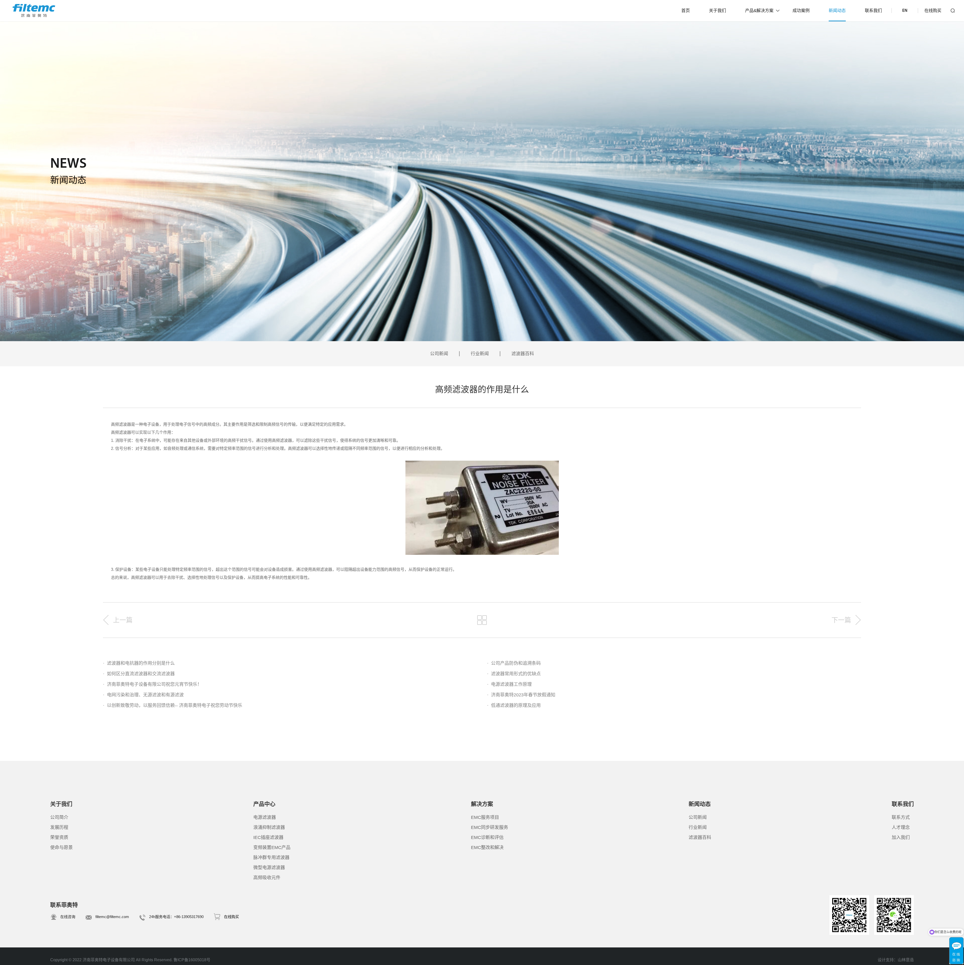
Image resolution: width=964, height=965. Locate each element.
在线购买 (932, 10)
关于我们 (717, 10)
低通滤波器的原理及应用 (514, 705)
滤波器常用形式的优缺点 (514, 673)
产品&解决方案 (759, 10)
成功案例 (801, 10)
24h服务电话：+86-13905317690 (176, 917)
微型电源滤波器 (269, 867)
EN (904, 11)
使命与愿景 (61, 847)
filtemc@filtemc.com (112, 917)
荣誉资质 (59, 837)
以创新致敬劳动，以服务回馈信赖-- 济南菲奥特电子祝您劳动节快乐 (172, 705)
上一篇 (123, 620)
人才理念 (901, 827)
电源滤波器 (264, 817)
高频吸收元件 (266, 877)
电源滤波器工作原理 (509, 684)
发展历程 (59, 827)
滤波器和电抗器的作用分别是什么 (139, 663)
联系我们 (873, 10)
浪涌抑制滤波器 (269, 827)
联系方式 (901, 817)
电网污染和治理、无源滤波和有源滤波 (143, 694)
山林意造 (906, 960)
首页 (685, 10)
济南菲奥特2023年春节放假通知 (521, 694)
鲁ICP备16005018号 (191, 960)
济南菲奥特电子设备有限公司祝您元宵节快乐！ (152, 684)
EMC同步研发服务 (489, 827)
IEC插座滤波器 (268, 837)
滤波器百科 (522, 353)
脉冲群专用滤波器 (271, 857)
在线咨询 (67, 917)
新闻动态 (837, 10)
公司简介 (59, 817)
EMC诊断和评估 (487, 837)
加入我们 (901, 837)
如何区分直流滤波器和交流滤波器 (139, 673)
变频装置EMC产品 (271, 847)
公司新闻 (439, 353)
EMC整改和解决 (487, 847)
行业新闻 (480, 353)
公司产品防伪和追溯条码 (514, 663)
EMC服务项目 (485, 817)
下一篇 (841, 620)
